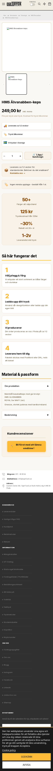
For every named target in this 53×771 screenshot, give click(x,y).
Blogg (6, 665)
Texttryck (7, 607)
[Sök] (39, 3)
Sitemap (7, 703)
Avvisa (26, 764)
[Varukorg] (49, 4)
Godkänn (26, 756)
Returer (7, 542)
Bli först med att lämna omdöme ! (28, 446)
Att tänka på (9, 592)
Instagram (8, 672)
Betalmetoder (10, 534)
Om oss (7, 657)
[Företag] (32, 4)
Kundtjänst (8, 527)
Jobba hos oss (10, 695)
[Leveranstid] (44, 3)
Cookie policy (9, 750)
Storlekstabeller (10, 622)
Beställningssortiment (13, 584)
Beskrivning (26, 414)
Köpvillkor (8, 630)
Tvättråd (7, 600)
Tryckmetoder (9, 615)
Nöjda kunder (9, 637)
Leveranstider (9, 512)
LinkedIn (7, 688)
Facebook (8, 680)
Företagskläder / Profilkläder (16, 577)
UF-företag (8, 562)
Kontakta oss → (17, 173)
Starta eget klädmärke (13, 569)
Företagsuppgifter (11, 650)
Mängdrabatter (10, 554)
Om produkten (26, 386)
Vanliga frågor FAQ (12, 519)
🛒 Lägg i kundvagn (38, 155)
